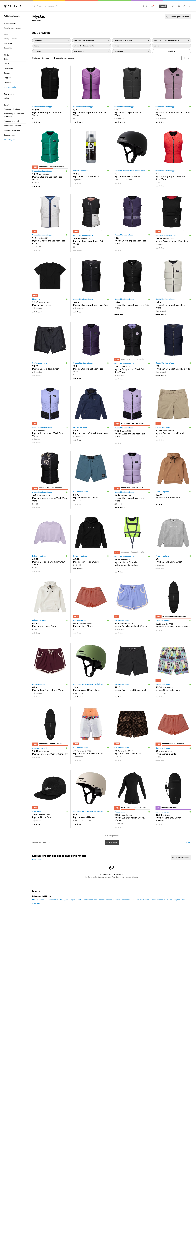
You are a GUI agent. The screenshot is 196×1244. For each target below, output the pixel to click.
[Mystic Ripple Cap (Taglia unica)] (49, 799)
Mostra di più (111, 842)
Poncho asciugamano (12, 28)
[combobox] (46, 58)
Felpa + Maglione (80, 427)
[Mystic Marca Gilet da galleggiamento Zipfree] (132, 544)
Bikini (6, 59)
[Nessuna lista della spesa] (184, 6)
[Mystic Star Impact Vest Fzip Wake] (132, 94)
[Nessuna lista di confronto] (179, 6)
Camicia (7, 73)
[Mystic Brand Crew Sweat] (173, 544)
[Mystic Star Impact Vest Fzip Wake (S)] (91, 351)
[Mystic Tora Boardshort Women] (132, 607)
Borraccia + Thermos (12, 126)
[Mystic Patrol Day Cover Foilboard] (173, 799)
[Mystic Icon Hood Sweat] (173, 479)
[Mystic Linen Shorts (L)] (91, 607)
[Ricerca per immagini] (144, 6)
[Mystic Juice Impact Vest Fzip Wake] (49, 415)
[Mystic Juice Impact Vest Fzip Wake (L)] (132, 415)
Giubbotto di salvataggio (42, 107)
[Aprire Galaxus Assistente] (173, 6)
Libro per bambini (11, 39)
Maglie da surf (75, 900)
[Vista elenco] (188, 58)
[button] (67, 107)
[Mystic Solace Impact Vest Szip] (173, 222)
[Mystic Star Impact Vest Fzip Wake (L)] (49, 94)
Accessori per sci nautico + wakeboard (15, 115)
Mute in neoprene (39, 900)
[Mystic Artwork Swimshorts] (132, 735)
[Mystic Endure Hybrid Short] (173, 415)
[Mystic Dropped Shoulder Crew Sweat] (49, 544)
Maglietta (36, 299)
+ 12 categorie (10, 140)
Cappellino (8, 78)
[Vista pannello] (183, 58)
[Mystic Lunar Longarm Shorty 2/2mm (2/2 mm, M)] (132, 799)
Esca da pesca (9, 135)
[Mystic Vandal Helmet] (91, 799)
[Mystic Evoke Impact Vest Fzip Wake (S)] (132, 222)
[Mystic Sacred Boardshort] (49, 351)
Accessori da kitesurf (12, 109)
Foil (183, 900)
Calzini (6, 64)
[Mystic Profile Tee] (49, 286)
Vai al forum (37, 860)
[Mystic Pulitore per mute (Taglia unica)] (91, 158)
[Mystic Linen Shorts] (173, 735)
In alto (188, 842)
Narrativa (8, 43)
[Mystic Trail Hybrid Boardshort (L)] (132, 671)
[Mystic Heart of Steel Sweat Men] (91, 415)
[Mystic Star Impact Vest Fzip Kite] (91, 286)
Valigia (6, 98)
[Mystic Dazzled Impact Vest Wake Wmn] (49, 479)
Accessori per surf (11, 121)
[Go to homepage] (12, 6)
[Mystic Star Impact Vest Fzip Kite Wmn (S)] (132, 286)
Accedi (163, 6)
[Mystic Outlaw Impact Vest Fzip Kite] (49, 222)
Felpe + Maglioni (173, 900)
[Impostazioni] (152, 6)
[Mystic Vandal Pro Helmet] (132, 158)
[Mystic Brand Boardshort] (91, 479)
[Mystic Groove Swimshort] (173, 671)
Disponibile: (58, 58)
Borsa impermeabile (12, 130)
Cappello (7, 82)
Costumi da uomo (90, 900)
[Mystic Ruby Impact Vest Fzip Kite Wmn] (173, 158)
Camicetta (8, 68)
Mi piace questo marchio (179, 17)
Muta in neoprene (80, 170)
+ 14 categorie (10, 87)
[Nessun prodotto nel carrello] (189, 6)
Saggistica (8, 48)
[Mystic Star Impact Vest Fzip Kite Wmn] (91, 94)
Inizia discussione (182, 857)
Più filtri (171, 51)
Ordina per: (36, 58)
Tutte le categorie (12, 16)
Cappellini (36, 903)
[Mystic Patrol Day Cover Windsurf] (173, 607)
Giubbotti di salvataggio (58, 900)
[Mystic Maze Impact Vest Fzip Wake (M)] (91, 222)
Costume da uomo (39, 363)
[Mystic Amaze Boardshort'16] (91, 735)
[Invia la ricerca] (34, 6)
